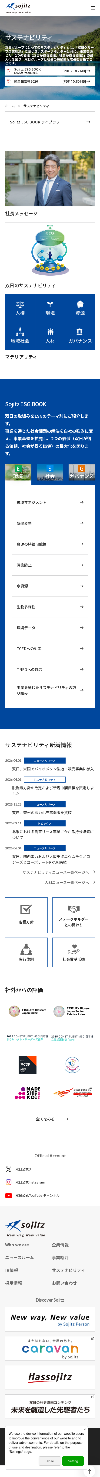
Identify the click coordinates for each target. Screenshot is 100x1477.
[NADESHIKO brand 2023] (27, 1093)
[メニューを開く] (93, 8)
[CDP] (27, 1011)
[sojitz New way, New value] (18, 8)
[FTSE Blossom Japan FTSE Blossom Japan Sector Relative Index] (27, 1065)
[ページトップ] (89, 1471)
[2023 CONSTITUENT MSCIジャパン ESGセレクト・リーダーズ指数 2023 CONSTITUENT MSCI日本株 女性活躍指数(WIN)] (27, 1038)
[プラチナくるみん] (72, 1065)
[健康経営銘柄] (72, 1092)
